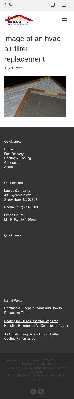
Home (8, 149)
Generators (12, 162)
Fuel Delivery (14, 154)
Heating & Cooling (17, 158)
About (8, 167)
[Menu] (65, 20)
